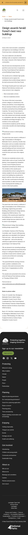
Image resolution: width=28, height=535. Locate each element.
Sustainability (6, 516)
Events (4, 433)
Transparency (12, 518)
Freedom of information (18, 516)
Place (3, 383)
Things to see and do (8, 430)
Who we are (5, 468)
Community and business (9, 455)
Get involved (7, 445)
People (4, 380)
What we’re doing (7, 368)
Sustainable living (7, 458)
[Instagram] (7, 358)
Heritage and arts (7, 436)
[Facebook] (3, 358)
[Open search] (17, 10)
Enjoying (5, 423)
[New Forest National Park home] (5, 341)
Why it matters (6, 371)
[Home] (4, 10)
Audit (18, 518)
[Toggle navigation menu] (23, 10)
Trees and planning (7, 411)
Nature (4, 377)
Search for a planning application (11, 402)
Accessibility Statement (17, 514)
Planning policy (6, 408)
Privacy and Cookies (11, 512)
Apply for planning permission (10, 396)
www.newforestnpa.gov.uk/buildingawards (13, 284)
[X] (11, 358)
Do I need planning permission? (11, 399)
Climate (4, 374)
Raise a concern (6, 405)
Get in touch (5, 484)
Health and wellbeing (8, 439)
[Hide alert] (2, 2)
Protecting (6, 364)
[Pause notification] (25, 2)
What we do (5, 471)
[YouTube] (15, 358)
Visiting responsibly (7, 427)
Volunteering (5, 449)
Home (4, 16)
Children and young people (9, 452)
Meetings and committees (9, 474)
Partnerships (5, 386)
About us (5, 465)
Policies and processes (8, 480)
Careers (4, 477)
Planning (5, 392)
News (10, 16)
